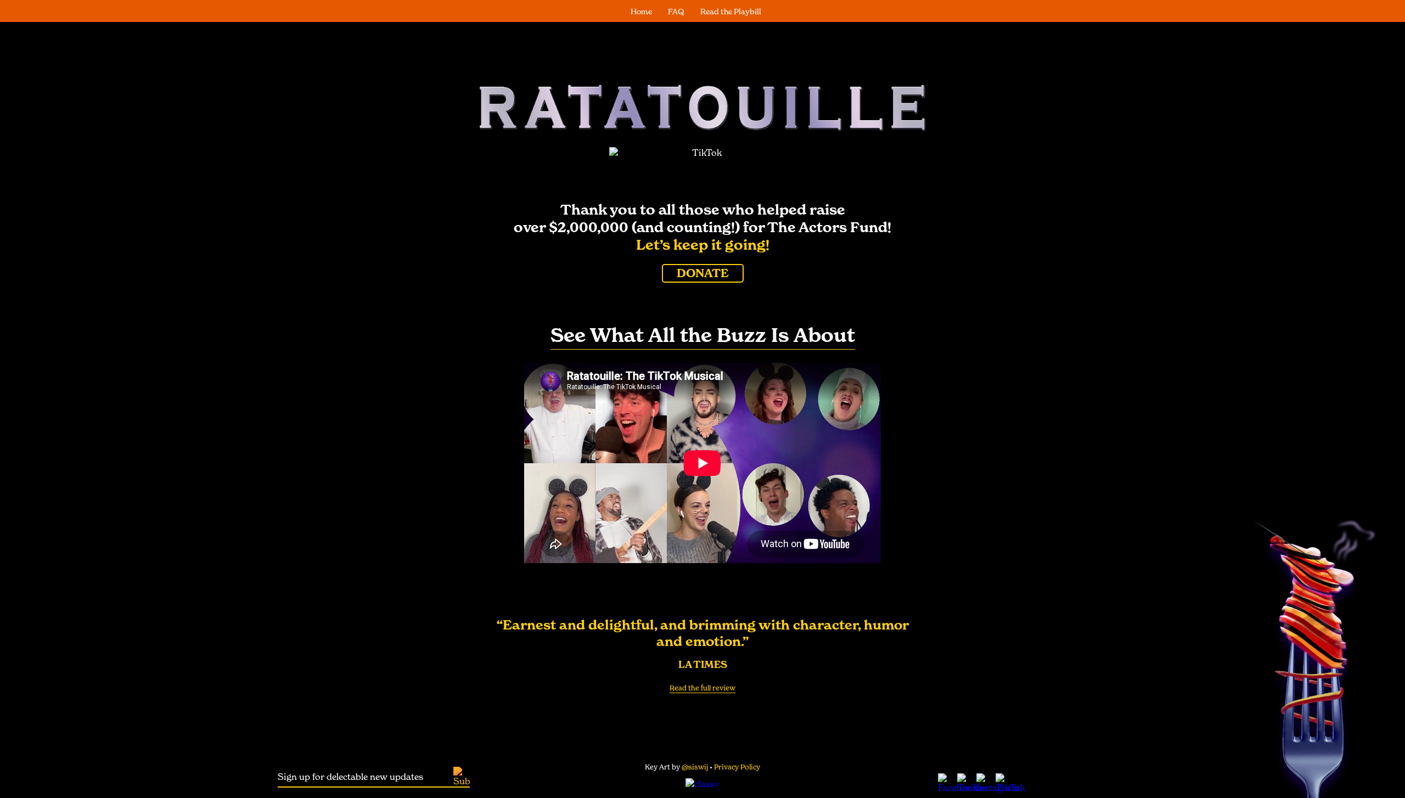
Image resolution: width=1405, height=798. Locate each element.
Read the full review (702, 688)
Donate (703, 273)
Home (641, 11)
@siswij (696, 767)
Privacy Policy (737, 767)
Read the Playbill (730, 11)
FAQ (676, 11)
